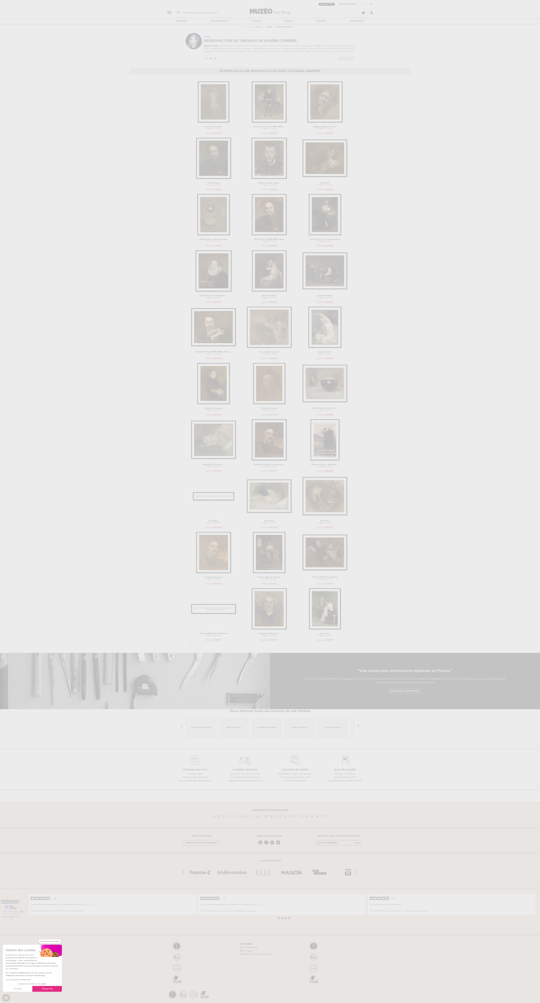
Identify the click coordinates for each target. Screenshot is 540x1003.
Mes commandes (249, 947)
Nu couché (269, 522)
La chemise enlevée (213, 128)
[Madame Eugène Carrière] (324, 122)
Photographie (219, 21)
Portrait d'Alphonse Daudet (325, 578)
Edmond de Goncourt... (213, 465)
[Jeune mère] (325, 629)
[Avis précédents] (26, 905)
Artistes (321, 21)
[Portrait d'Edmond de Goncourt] (213, 610)
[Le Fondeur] (213, 496)
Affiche (256, 21)
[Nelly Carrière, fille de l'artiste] (213, 235)
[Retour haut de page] (190, 645)
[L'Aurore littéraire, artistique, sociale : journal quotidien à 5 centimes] (324, 460)
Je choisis (17, 989)
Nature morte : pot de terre (325, 409)
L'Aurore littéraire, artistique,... (325, 466)
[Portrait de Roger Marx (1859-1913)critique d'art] (269, 178)
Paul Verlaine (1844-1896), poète (269, 240)
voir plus (93, 905)
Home (249, 27)
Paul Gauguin (324, 52)
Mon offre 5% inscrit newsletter (256, 954)
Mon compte (246, 951)
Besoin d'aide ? (348, 4)
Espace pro (327, 4)
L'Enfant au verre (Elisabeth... (213, 297)
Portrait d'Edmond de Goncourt (214, 634)
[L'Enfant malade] (269, 291)
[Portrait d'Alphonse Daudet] (325, 570)
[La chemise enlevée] (213, 122)
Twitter (210, 58)
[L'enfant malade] (325, 289)
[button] (6, 998)
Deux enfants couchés (269, 353)
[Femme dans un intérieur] (269, 572)
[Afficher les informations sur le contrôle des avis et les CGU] (22, 911)
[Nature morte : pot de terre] (325, 402)
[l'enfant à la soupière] (213, 403)
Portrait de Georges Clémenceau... (269, 466)
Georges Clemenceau (213, 578)
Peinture (181, 21)
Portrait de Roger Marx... (269, 184)
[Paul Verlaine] (213, 178)
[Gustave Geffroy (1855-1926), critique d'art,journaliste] (213, 345)
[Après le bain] (324, 347)
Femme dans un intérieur (269, 578)
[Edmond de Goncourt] (269, 629)
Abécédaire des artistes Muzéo (270, 810)
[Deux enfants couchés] (269, 347)
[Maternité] (325, 176)
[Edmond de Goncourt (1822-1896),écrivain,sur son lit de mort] (213, 458)
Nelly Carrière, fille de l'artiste (213, 240)
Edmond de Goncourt (269, 635)
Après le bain (325, 353)
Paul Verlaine (213, 184)
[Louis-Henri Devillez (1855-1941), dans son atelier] (269, 122)
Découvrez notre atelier (405, 691)
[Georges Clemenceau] (213, 572)
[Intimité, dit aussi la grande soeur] (325, 235)
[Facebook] (261, 844)
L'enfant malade (325, 296)
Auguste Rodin (347, 52)
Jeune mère (325, 635)
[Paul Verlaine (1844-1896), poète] (269, 235)
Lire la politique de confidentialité (18, 980)
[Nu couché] (269, 512)
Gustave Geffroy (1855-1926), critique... (213, 353)
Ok (357, 843)
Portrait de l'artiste (269, 409)
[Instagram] (267, 844)
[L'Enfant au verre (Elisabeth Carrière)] (213, 291)
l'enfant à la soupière (213, 409)
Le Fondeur (213, 522)
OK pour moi (47, 989)
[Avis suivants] (538, 905)
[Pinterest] (273, 844)
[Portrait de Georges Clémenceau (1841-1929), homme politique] (269, 460)
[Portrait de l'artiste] (269, 403)
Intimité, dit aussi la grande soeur (325, 240)
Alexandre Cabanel (228, 49)
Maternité (325, 184)
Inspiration (357, 21)
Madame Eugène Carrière (325, 128)
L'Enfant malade (269, 297)
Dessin (288, 21)
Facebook (206, 58)
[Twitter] (279, 844)
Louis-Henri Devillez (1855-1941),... (269, 128)
